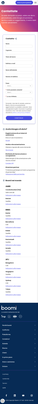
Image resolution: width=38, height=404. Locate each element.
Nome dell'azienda (11, 70)
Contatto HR (9, 163)
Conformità (5, 379)
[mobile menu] (35, 2)
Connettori (6, 339)
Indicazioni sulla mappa (13, 195)
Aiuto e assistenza (8, 362)
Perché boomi (7, 325)
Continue (19, 118)
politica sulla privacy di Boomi (21, 112)
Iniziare (4, 366)
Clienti (4, 353)
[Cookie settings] (2, 401)
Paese (7, 83)
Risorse (4, 348)
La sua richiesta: (11, 96)
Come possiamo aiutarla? (14, 90)
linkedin (15, 395)
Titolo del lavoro (11, 57)
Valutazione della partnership (15, 174)
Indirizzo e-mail (10, 63)
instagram (32, 395)
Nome (7, 43)
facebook (6, 395)
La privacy (5, 374)
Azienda (5, 344)
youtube (23, 395)
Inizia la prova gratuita (24, 2)
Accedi (8, 140)
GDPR (4, 388)
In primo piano (7, 357)
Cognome (9, 50)
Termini (4, 383)
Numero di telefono (12, 76)
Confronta (5, 330)
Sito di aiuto (9, 150)
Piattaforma (6, 334)
